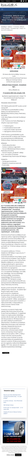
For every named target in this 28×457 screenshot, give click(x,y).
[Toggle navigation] (2, 9)
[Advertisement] (14, 372)
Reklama (8, 1)
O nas (2, 1)
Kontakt (14, 1)
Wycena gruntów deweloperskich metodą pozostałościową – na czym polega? (13, 396)
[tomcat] (14, 432)
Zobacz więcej (10, 455)
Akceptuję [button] (18, 455)
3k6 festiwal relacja (8, 405)
